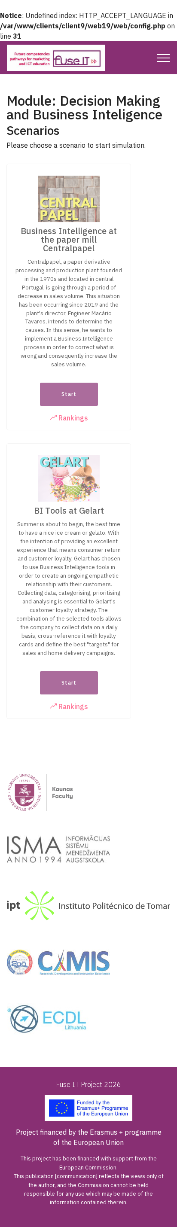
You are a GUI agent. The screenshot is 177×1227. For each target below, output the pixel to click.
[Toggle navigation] (163, 58)
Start (68, 394)
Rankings (72, 418)
